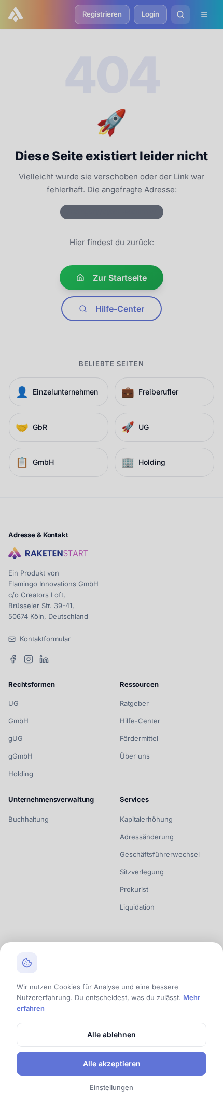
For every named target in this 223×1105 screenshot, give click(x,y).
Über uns (135, 756)
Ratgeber (134, 703)
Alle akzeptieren (112, 1063)
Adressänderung (147, 836)
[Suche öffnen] (180, 14)
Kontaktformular (45, 638)
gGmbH (20, 756)
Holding (20, 773)
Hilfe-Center (119, 309)
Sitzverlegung (142, 872)
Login (150, 14)
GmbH (18, 721)
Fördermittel (139, 738)
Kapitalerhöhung (146, 819)
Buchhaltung (28, 819)
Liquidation (137, 907)
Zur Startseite (120, 278)
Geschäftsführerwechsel (160, 854)
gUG (15, 738)
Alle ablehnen (111, 1034)
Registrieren (102, 14)
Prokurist (134, 889)
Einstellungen (111, 1087)
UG (13, 703)
